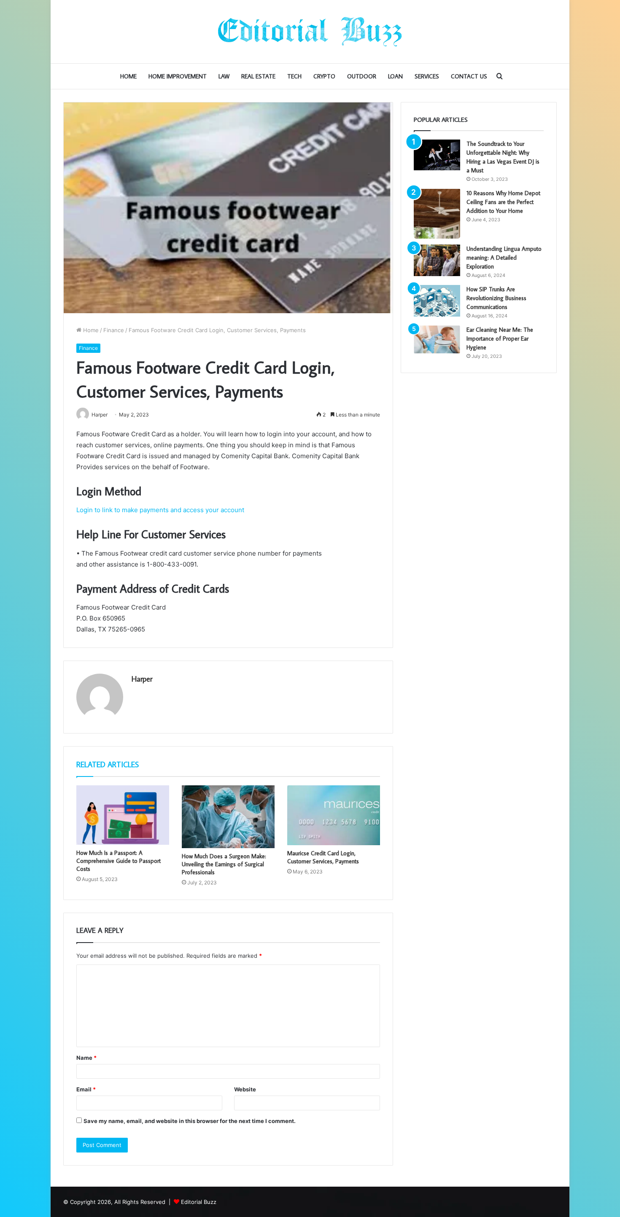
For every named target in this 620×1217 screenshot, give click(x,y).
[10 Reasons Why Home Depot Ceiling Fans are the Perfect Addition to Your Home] (437, 214)
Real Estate (258, 76)
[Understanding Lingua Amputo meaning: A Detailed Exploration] (437, 260)
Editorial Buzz (198, 1201)
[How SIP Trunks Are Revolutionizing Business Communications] (437, 301)
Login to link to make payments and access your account (160, 510)
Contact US (469, 76)
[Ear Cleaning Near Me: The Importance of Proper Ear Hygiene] (437, 339)
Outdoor (361, 76)
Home (128, 76)
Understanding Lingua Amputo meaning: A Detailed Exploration (504, 257)
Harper (142, 679)
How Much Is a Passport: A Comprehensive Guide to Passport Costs (118, 861)
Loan (395, 76)
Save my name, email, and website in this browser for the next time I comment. (190, 1121)
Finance (113, 330)
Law (223, 76)
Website (245, 1089)
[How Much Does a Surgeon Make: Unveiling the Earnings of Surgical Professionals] (228, 816)
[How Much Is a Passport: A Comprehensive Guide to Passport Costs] (122, 815)
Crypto (324, 76)
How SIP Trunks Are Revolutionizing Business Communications (496, 298)
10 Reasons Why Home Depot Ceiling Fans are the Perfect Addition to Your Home (503, 202)
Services (427, 76)
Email (86, 1089)
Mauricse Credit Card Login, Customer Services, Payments (323, 857)
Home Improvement (177, 76)
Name (86, 1057)
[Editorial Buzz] (310, 31)
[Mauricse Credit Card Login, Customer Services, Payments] (333, 815)
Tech (294, 76)
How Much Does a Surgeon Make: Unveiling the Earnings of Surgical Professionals (224, 864)
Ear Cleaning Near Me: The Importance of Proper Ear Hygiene (499, 338)
